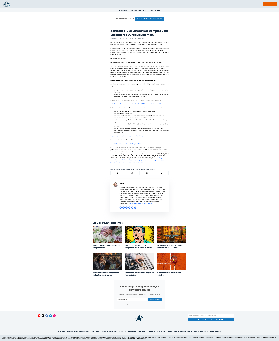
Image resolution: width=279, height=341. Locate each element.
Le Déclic (130, 4)
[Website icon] (126, 208)
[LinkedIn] (147, 173)
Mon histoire (122, 331)
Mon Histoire (157, 4)
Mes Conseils (62, 331)
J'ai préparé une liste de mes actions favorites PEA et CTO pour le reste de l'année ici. (135, 104)
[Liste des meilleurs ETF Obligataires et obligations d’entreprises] (107, 261)
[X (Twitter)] (132, 173)
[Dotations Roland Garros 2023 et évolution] (171, 261)
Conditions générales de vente (183, 331)
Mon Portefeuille (155, 10)
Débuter (139, 4)
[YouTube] (39, 315)
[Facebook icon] (121, 208)
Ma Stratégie (161, 331)
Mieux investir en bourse (86, 331)
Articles (110, 4)
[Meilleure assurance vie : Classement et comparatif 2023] (107, 234)
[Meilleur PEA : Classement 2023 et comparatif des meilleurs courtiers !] (139, 234)
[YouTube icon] (135, 208)
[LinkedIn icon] (123, 208)
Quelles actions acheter (138, 10)
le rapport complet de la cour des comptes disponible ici (126, 136)
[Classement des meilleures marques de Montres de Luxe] (139, 261)
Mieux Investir (123, 10)
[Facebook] (118, 173)
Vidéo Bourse (141, 331)
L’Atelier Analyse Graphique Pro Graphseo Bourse (128, 144)
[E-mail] (161, 173)
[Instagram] (54, 315)
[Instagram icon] (132, 208)
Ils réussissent (151, 331)
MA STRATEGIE (270, 4)
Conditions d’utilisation (201, 331)
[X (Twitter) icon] (129, 208)
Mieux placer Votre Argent (137, 38)
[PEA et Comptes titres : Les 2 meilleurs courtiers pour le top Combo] (171, 234)
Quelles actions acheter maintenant (106, 331)
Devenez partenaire (215, 331)
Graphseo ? (120, 4)
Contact (168, 4)
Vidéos (147, 4)
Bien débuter (132, 331)
